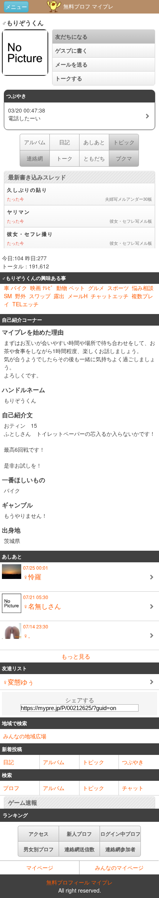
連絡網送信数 (79, 849)
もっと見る (75, 656)
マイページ (39, 867)
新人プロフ (79, 833)
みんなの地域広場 (24, 736)
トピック (93, 762)
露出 (59, 296)
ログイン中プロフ (120, 833)
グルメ (96, 288)
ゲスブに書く (71, 50)
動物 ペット (70, 288)
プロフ (11, 788)
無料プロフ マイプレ (87, 6)
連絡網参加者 (120, 849)
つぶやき (133, 762)
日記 (64, 142)
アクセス (39, 833)
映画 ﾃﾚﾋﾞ (41, 288)
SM (8, 296)
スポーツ (118, 288)
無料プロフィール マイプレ (79, 882)
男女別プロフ (39, 849)
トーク (64, 158)
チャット (133, 788)
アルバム (35, 142)
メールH (78, 296)
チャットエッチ (110, 296)
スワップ (40, 296)
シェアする (79, 700)
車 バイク (15, 288)
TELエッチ (25, 304)
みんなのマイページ (119, 867)
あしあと (94, 142)
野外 (20, 296)
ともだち (94, 158)
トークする (68, 78)
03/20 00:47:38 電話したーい (26, 114)
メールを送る (71, 64)
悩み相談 (143, 288)
